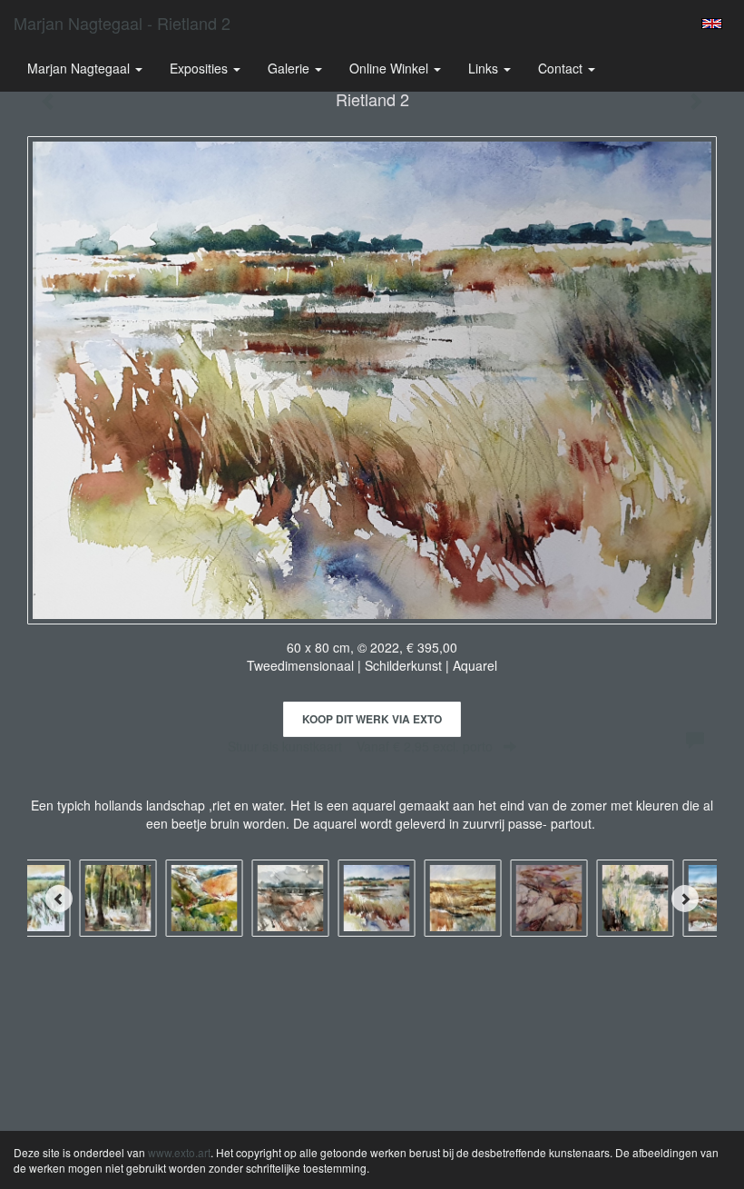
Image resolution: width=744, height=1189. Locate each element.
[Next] (685, 898)
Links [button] (485, 68)
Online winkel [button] (390, 68)
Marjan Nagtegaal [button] (80, 68)
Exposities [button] (200, 68)
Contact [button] (562, 68)
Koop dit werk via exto (372, 719)
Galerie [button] (290, 68)
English (711, 23)
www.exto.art (179, 1152)
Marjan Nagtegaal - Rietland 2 (122, 22)
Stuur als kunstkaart (360, 746)
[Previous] (59, 898)
